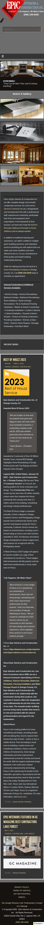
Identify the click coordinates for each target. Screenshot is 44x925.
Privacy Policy (21, 887)
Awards (8, 367)
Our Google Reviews (10, 903)
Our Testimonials (27, 903)
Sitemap (23, 906)
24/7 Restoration (21, 894)
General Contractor (12, 209)
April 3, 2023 (18, 363)
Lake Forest (29, 834)
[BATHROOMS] (22, 131)
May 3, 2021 (9, 830)
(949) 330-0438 (24, 273)
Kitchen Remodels (21, 681)
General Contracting (21, 367)
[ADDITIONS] (22, 153)
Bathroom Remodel (20, 228)
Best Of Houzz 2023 (14, 360)
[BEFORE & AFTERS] (22, 176)
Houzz (28, 484)
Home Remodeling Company (16, 270)
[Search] (38, 30)
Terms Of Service (21, 891)
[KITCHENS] (22, 109)
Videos (21, 897)
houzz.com (21, 797)
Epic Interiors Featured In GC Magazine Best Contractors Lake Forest (20, 822)
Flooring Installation (22, 684)
